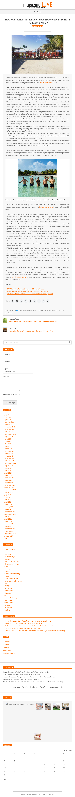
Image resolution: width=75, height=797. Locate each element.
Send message (10, 403)
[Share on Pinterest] (30, 301)
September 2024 (10, 463)
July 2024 (7, 468)
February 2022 (9, 524)
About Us (6, 645)
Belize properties (46, 83)
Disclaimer (6, 648)
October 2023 (9, 487)
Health (6, 576)
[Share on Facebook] (12, 301)
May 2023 (7, 500)
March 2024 (8, 475)
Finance (7, 559)
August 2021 (8, 536)
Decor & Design (9, 557)
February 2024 (9, 478)
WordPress (47, 794)
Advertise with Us (9, 654)
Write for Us (7, 651)
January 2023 (8, 507)
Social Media (8, 603)
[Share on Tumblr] (39, 301)
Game (6, 566)
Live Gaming (8, 588)
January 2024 (8, 480)
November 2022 (9, 512)
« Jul (4, 779)
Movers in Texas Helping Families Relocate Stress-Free (23, 623)
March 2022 (8, 521)
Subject (5, 369)
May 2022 (7, 517)
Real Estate (8, 600)
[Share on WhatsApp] (26, 301)
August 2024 (8, 466)
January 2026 (8, 424)
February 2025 (9, 451)
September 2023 (10, 490)
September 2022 (10, 514)
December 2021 (9, 526)
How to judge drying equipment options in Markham (22, 628)
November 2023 (9, 485)
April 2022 (8, 519)
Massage (7, 593)
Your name (6, 354)
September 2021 (10, 534)
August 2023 (8, 492)
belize (46, 310)
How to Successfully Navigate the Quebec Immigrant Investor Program (33, 321)
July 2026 (7, 415)
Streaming (8, 608)
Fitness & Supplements (12, 561)
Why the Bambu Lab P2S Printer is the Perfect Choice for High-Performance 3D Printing (34, 631)
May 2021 (7, 538)
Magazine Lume (33, 794)
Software (7, 605)
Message (6, 376)
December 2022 (9, 509)
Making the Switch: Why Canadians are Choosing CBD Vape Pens (31, 331)
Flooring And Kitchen (11, 564)
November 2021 (9, 529)
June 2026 (7, 417)
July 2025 (7, 439)
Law (5, 583)
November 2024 (9, 458)
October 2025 (9, 432)
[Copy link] (47, 301)
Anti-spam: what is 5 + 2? (11, 394)
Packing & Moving (10, 598)
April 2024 (8, 473)
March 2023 (8, 504)
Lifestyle (7, 586)
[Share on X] (17, 301)
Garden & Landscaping (12, 574)
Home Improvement (11, 578)
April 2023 (8, 502)
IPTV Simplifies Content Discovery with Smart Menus (25, 289)
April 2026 (8, 420)
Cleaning (7, 554)
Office (6, 595)
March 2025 (8, 449)
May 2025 (7, 444)
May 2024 (7, 471)
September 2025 (10, 434)
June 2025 (7, 441)
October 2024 (9, 461)
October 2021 (9, 531)
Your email (6, 361)
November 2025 (9, 429)
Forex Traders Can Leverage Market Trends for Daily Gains (27, 291)
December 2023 (9, 483)
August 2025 (8, 437)
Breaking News (37, 26)
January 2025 (8, 454)
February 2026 (9, 422)
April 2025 (8, 446)
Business (7, 552)
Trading (7, 610)
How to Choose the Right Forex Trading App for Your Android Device (27, 621)
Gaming (7, 569)
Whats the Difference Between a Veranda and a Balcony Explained (30, 294)
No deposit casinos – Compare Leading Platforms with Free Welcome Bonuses (31, 626)
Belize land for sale (46, 207)
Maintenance (9, 591)
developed (52, 310)
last (57, 310)
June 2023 (7, 497)
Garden (7, 571)
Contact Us (6, 642)
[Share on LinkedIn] (21, 301)
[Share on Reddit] (34, 301)
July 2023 (7, 495)
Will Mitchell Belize (19, 277)
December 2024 (9, 456)
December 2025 (9, 427)
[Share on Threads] (43, 301)
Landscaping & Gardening (13, 581)
